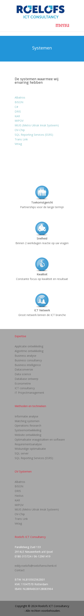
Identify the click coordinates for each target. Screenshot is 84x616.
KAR (17, 116)
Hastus (19, 495)
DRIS (18, 111)
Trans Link (21, 139)
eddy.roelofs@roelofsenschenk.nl (35, 566)
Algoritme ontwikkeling (29, 351)
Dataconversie (24, 369)
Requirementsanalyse (28, 444)
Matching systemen (27, 421)
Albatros (20, 97)
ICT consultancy (25, 388)
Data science (23, 374)
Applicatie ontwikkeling (29, 346)
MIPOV (19, 120)
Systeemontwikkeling (28, 430)
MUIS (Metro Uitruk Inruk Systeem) (37, 125)
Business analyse (25, 355)
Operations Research (28, 425)
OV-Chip (20, 130)
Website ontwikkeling (28, 435)
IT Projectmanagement (29, 392)
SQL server (22, 453)
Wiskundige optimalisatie (30, 449)
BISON (19, 102)
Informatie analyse (26, 416)
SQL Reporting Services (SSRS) (34, 134)
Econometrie (23, 383)
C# (16, 107)
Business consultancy (28, 360)
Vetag (18, 144)
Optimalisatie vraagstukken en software (40, 439)
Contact (20, 570)
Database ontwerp (26, 379)
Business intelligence (28, 365)
